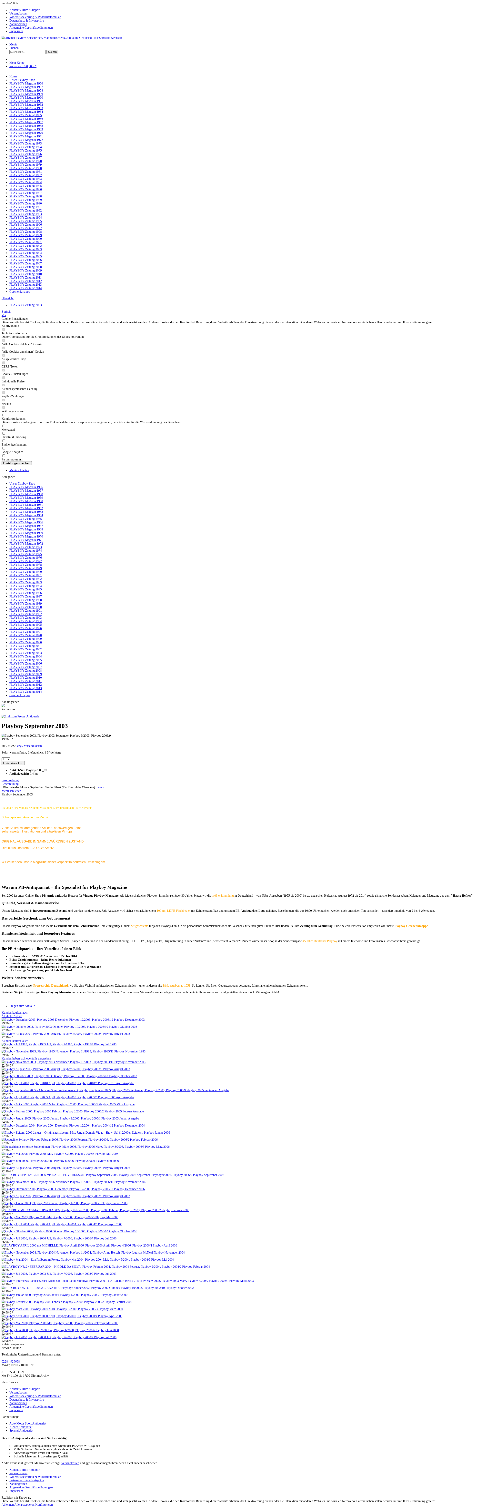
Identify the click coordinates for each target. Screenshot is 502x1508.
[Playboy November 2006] (58, 1182)
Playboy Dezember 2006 (129, 1189)
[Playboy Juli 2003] (48, 1273)
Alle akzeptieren (24, 1504)
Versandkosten (18, 13)
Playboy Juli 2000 (105, 1337)
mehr (100, 787)
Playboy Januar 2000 (114, 1294)
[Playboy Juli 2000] (48, 1337)
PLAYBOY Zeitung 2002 (25, 649)
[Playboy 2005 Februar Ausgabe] (53, 1111)
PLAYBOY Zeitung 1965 (25, 518)
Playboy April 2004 (110, 1224)
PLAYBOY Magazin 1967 (26, 525)
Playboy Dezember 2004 (129, 1125)
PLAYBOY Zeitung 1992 (25, 614)
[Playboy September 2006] (97, 1175)
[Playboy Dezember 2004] (58, 1125)
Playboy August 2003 (116, 1033)
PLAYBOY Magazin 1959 (26, 497)
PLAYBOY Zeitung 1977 (25, 561)
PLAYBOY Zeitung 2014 (25, 691)
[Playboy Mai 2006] (48, 1153)
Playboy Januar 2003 (114, 1203)
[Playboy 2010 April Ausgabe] (50, 1083)
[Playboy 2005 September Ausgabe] (94, 1090)
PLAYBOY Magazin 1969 (26, 533)
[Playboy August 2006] (52, 1167)
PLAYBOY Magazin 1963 (26, 511)
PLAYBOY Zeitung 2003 (25, 653)
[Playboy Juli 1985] (48, 1044)
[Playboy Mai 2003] (48, 1217)
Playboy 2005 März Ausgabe (116, 1104)
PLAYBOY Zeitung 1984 (25, 585)
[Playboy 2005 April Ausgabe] (50, 1097)
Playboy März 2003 (241, 1280)
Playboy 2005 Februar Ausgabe (124, 1111)
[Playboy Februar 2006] (66, 1139)
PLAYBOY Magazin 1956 (26, 487)
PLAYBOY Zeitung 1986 (25, 593)
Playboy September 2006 (208, 1175)
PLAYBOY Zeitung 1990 (25, 607)
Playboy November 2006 (130, 1182)
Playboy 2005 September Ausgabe (207, 1090)
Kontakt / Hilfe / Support (24, 10)
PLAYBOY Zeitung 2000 (25, 642)
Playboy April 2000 (110, 1316)
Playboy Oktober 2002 (180, 1287)
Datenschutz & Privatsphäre (26, 20)
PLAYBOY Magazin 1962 (26, 508)
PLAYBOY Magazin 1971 (26, 540)
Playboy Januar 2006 (157, 1132)
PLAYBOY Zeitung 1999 (25, 638)
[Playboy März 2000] (50, 1309)
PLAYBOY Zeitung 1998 (25, 635)
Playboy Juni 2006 (107, 1160)
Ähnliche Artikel (12, 1016)
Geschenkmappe (19, 695)
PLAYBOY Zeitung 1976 (25, 557)
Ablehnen (8, 1504)
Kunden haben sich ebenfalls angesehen (26, 1058)
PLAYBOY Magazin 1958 (26, 494)
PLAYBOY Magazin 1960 (26, 501)
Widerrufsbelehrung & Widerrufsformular (35, 17)
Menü (13, 44)
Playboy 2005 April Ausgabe (116, 1097)
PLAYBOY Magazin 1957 (26, 490)
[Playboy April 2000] (50, 1316)
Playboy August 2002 (116, 1196)
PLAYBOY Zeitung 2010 (25, 677)
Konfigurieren (44, 1504)
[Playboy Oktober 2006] (55, 1231)
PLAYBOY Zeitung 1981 (25, 575)
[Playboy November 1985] (58, 1051)
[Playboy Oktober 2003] (55, 1026)
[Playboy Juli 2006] (48, 1238)
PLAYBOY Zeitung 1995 (25, 624)
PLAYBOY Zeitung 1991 (25, 610)
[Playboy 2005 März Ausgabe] (50, 1104)
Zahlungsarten (18, 24)
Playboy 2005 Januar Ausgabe (120, 1118)
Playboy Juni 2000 (107, 1330)
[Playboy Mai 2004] (76, 1259)
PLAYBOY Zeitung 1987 (25, 596)
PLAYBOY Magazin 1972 (26, 543)
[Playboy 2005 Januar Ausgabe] (51, 1118)
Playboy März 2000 (110, 1309)
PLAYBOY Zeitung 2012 (25, 684)
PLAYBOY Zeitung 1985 (25, 589)
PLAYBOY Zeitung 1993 (25, 617)
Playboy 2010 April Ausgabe (116, 1083)
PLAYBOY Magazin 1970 (26, 536)
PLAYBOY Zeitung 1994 (25, 621)
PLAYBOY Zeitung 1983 (25, 582)
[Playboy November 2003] (58, 1062)
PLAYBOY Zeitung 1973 (25, 547)
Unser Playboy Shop (22, 483)
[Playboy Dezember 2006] (58, 1189)
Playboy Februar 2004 (196, 1266)
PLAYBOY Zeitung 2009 (25, 674)
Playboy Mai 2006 (106, 1153)
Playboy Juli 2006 (105, 1238)
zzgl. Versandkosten (29, 745)
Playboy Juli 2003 (105, 1273)
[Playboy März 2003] (115, 1280)
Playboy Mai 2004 (162, 1259)
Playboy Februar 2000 (118, 1302)
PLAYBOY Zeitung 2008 (25, 670)
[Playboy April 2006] (77, 1245)
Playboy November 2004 (169, 1252)
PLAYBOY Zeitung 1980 (25, 571)
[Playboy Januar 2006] (73, 1132)
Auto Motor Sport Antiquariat (27, 1423)
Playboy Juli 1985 (105, 1044)
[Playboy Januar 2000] (51, 1294)
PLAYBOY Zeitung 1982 (25, 578)
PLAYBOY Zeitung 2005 (25, 660)
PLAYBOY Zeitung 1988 (25, 600)
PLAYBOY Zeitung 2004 (25, 656)
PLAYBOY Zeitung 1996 (25, 628)
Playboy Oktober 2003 (123, 1026)
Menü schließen (19, 470)
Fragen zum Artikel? (22, 1006)
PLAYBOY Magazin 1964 (26, 515)
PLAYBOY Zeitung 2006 (25, 663)
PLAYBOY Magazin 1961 (26, 504)
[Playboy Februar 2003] (82, 1210)
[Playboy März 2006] (73, 1146)
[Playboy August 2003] (52, 1033)
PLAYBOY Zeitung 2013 (25, 688)
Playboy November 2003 (130, 1062)
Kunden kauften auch (15, 1012)
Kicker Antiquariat (20, 1427)
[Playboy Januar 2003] (51, 1203)
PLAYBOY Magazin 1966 (26, 522)
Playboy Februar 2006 (144, 1139)
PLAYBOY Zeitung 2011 (25, 681)
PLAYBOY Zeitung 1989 (25, 603)
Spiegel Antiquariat (21, 1430)
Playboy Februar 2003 (175, 1210)
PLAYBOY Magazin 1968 (26, 529)
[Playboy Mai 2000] (48, 1323)
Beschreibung (10, 780)
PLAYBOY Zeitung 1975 (25, 554)
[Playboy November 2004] (78, 1252)
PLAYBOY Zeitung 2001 (25, 645)
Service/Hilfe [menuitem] (31, 17)
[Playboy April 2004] (50, 1224)
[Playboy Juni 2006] (49, 1160)
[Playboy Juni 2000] (49, 1330)
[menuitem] (254, 10)
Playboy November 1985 (130, 1051)
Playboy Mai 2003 (106, 1217)
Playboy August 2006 (116, 1167)
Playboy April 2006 (165, 1245)
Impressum (16, 31)
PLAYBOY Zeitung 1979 (25, 568)
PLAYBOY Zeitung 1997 (25, 631)
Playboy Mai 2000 (106, 1323)
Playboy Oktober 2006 (123, 1231)
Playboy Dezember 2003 (129, 1019)
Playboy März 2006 (157, 1146)
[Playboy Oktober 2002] (84, 1287)
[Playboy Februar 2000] (53, 1302)
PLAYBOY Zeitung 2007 (25, 667)
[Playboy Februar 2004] (92, 1266)
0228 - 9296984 (11, 1361)
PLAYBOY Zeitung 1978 (25, 564)
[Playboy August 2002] (52, 1196)
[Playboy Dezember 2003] (58, 1019)
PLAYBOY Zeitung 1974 (25, 550)
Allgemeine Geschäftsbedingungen (31, 27)
